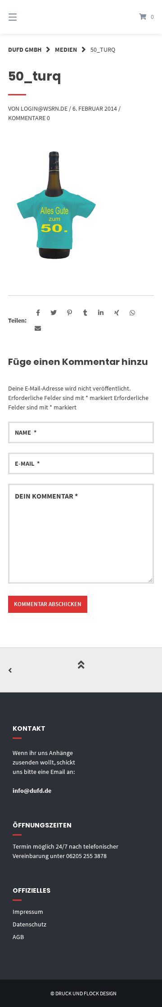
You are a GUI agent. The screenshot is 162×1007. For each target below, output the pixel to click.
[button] (38, 313)
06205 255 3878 (86, 856)
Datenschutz (29, 924)
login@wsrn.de (44, 108)
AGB (18, 937)
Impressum (28, 912)
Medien (66, 49)
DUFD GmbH (24, 49)
